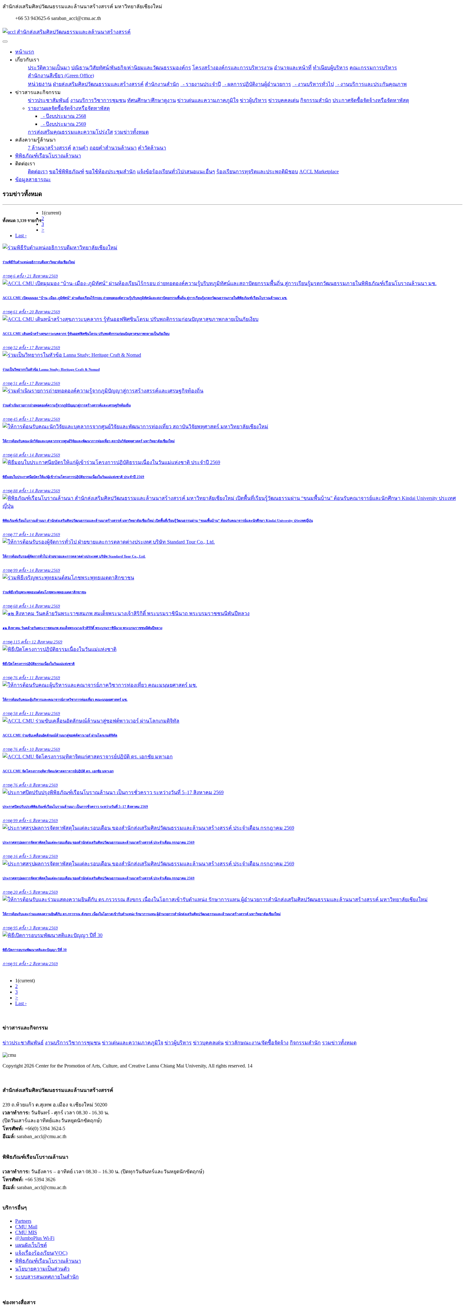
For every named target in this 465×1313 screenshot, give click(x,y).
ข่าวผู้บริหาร (253, 100)
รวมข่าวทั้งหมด (131, 132)
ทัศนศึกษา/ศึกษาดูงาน (151, 100)
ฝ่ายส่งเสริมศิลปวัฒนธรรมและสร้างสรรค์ (98, 84)
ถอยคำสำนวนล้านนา (113, 147)
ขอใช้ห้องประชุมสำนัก (110, 171)
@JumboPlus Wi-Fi (34, 1238)
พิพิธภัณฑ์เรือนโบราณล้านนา (48, 155)
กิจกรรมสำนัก (315, 100)
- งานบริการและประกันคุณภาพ (371, 84)
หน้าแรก (24, 51)
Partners (23, 1221)
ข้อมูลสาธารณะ (33, 179)
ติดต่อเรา (38, 171)
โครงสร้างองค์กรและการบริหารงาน (232, 67)
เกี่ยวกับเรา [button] (27, 59)
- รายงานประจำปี (200, 84)
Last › (21, 235)
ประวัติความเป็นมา (49, 67)
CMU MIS (26, 1232)
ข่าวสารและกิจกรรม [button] (38, 92)
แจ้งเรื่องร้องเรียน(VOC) (41, 1253)
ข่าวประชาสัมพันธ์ (48, 100)
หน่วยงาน (40, 84)
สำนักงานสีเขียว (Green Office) (61, 75)
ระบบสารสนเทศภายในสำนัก (47, 1276)
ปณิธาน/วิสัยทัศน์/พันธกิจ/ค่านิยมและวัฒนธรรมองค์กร (131, 67)
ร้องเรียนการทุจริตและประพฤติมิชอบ (257, 171)
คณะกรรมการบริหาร (373, 67)
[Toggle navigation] (5, 41)
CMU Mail (26, 1226)
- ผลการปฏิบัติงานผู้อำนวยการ (256, 84)
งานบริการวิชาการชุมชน (98, 100)
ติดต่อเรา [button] (25, 163)
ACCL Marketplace (319, 171)
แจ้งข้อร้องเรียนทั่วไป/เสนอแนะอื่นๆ (176, 171)
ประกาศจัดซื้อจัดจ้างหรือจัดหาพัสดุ (370, 100)
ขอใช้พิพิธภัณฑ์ (66, 171)
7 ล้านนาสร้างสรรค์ (49, 147)
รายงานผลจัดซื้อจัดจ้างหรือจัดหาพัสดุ (69, 108)
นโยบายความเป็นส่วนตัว (42, 1269)
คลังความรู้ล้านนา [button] (35, 140)
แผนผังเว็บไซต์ (31, 1245)
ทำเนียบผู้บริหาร (330, 67)
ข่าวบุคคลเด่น (283, 100)
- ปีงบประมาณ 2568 (63, 116)
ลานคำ (80, 147)
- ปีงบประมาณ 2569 (63, 124)
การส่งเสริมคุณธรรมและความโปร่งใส (70, 132)
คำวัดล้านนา (152, 147)
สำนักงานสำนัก (162, 84)
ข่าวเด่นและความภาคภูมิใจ (208, 100)
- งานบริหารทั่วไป (313, 84)
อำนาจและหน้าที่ (293, 67)
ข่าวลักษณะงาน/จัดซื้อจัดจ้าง (256, 1042)
